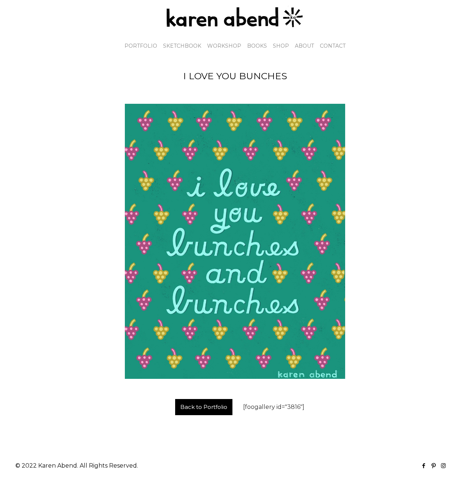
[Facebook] (423, 465)
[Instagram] (443, 465)
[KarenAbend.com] (235, 17)
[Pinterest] (433, 465)
